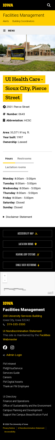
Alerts (6, 21)
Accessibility (9, 432)
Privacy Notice (9, 428)
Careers (7, 377)
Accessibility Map (26, 233)
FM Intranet (9, 363)
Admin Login (14, 355)
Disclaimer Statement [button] (19, 217)
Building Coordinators (23, 21)
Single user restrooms (26, 264)
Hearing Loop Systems (25, 254)
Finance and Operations (16, 401)
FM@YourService (13, 368)
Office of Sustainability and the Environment (27, 405)
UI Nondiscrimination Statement (22, 331)
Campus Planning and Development (22, 410)
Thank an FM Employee (16, 386)
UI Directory (9, 396)
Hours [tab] (9, 158)
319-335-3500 (15, 324)
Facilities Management (23, 15)
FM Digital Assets (13, 381)
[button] (49, 5)
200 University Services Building (22, 316)
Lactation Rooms (25, 243)
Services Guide (11, 372)
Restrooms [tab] (24, 158)
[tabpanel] (27, 198)
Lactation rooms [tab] (15, 167)
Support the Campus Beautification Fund (25, 414)
